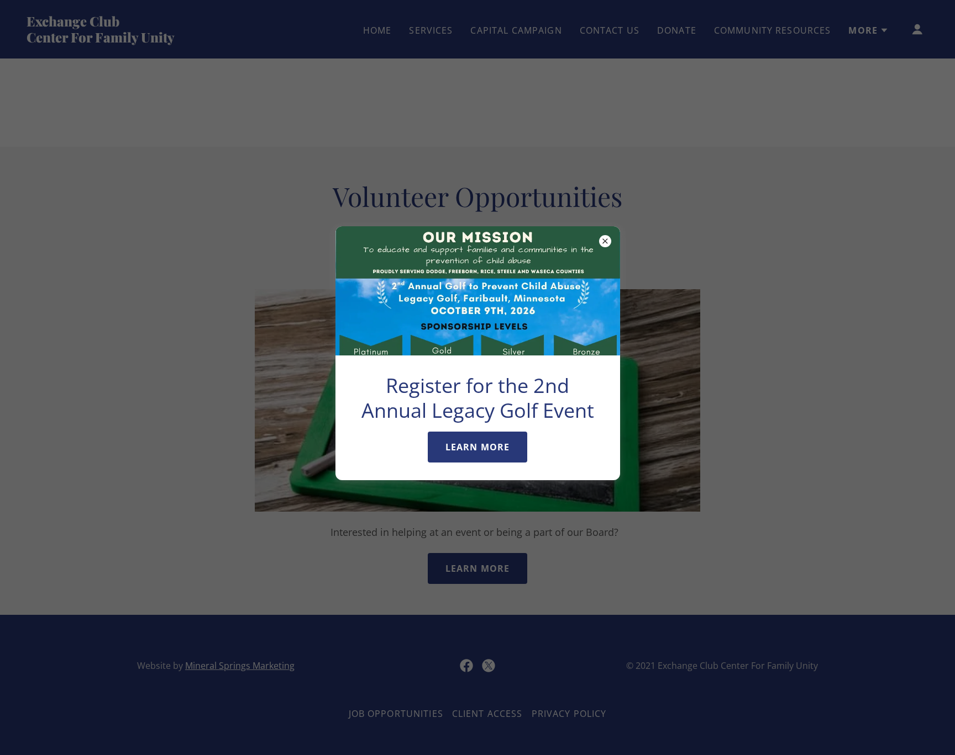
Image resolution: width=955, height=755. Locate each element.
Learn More (477, 447)
